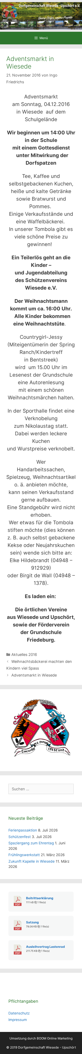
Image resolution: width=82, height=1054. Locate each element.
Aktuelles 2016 (24, 654)
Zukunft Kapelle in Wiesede (31, 861)
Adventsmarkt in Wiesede (34, 675)
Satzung (32, 922)
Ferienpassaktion (22, 830)
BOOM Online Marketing (55, 1038)
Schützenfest (19, 837)
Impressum (17, 1020)
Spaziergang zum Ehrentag (31, 843)
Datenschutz (19, 1013)
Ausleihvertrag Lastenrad (45, 947)
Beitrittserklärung (39, 898)
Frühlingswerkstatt (24, 855)
